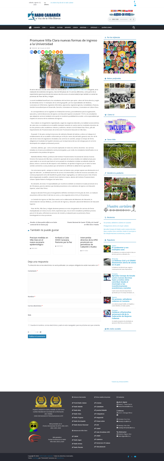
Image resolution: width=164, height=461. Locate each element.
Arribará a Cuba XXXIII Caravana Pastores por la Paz (63, 239)
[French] (117, 11)
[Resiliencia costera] (120, 144)
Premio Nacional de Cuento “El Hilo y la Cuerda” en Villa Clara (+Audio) (83, 223)
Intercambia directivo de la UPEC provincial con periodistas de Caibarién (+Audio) (89, 242)
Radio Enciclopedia (79, 421)
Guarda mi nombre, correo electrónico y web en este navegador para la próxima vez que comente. (65, 325)
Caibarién (37, 27)
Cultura (59, 27)
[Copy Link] (54, 52)
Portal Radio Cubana (80, 403)
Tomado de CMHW (45, 48)
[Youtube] (42, 52)
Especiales (94, 27)
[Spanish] (112, 11)
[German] (119, 11)
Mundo (52, 27)
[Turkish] (129, 11)
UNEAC (98, 436)
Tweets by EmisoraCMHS (120, 382)
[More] (61, 52)
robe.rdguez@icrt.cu (124, 436)
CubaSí (98, 428)
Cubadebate (99, 406)
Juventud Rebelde (101, 410)
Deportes (68, 27)
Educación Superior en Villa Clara (77, 89)
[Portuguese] (124, 11)
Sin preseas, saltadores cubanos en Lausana (117, 223)
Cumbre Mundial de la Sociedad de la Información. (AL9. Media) (48, 412)
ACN (97, 425)
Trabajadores (100, 414)
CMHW (76, 436)
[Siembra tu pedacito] (120, 178)
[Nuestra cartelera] (120, 205)
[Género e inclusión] (120, 119)
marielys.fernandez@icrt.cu (126, 428)
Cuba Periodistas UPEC (103, 432)
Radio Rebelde (78, 406)
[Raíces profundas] (120, 83)
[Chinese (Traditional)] (131, 11)
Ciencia (75, 27)
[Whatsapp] (46, 52)
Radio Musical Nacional (81, 425)
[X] (35, 52)
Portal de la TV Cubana (103, 443)
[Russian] (127, 11)
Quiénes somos (107, 27)
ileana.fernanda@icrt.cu (125, 406)
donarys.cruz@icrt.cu (124, 421)
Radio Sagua (77, 440)
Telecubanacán (100, 447)
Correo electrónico (35, 306)
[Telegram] (39, 52)
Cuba (43, 27)
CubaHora (99, 439)
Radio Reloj (77, 410)
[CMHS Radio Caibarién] (30, 27)
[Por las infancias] (120, 42)
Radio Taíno (77, 414)
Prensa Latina (100, 421)
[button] (46, 27)
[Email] (50, 52)
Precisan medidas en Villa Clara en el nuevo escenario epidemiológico (39, 241)
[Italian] (122, 11)
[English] (114, 11)
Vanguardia (99, 417)
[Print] (57, 52)
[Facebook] (31, 52)
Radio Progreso (78, 417)
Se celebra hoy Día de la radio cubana (62, 3)
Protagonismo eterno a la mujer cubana (116, 226)
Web (29, 315)
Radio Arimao (78, 444)
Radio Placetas (78, 447)
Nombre (31, 297)
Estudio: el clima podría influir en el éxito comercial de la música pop (43, 223)
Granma (98, 403)
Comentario (33, 271)
